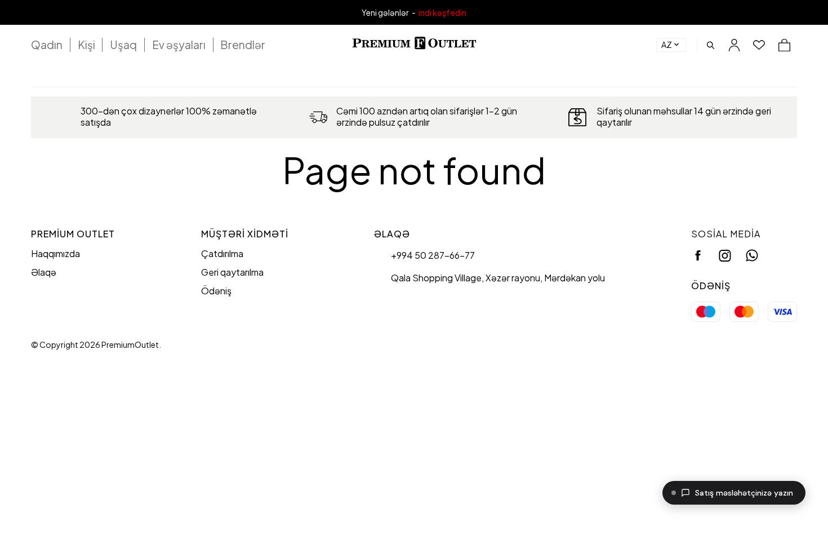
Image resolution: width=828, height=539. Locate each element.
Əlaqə (43, 272)
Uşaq (123, 44)
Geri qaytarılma (232, 272)
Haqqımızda (55, 253)
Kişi (86, 44)
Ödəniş (216, 291)
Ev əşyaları (179, 44)
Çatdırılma (222, 253)
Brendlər (242, 44)
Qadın (47, 44)
